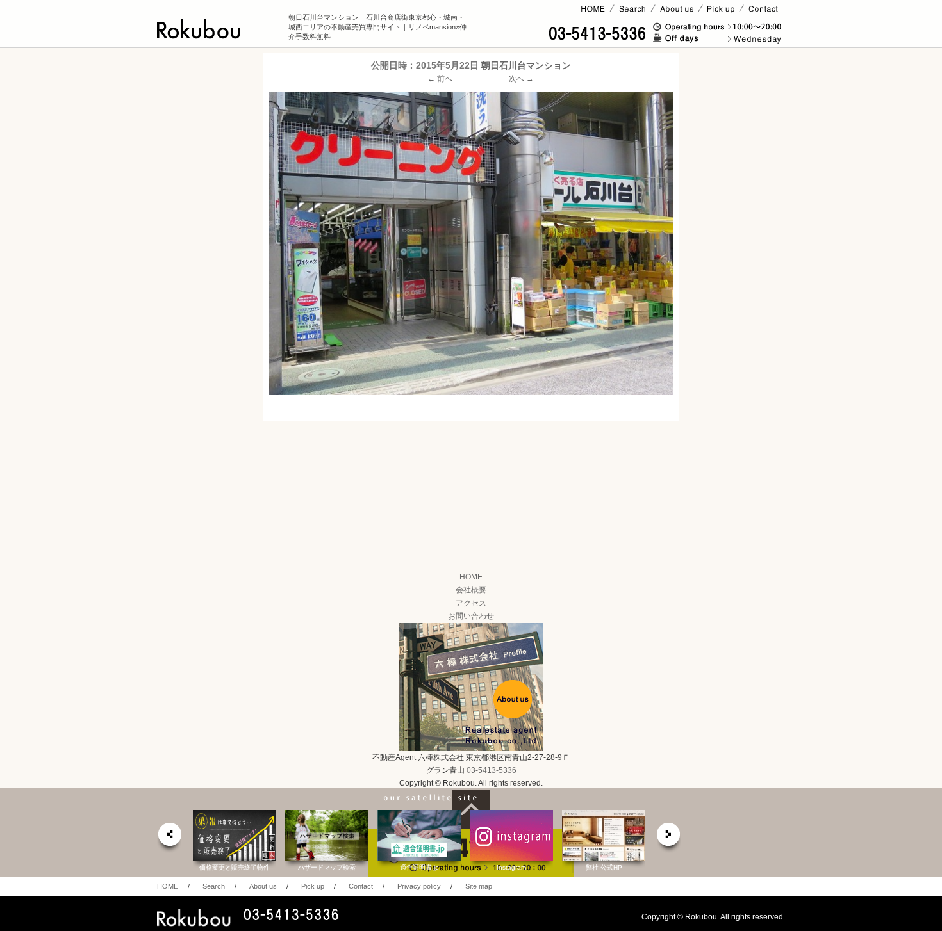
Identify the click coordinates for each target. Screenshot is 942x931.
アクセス (471, 603)
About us (263, 886)
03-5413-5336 (491, 770)
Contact (361, 886)
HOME (471, 576)
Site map (478, 886)
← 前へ (439, 78)
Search (213, 886)
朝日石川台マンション (526, 65)
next (669, 838)
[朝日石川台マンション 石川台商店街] (471, 243)
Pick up (312, 886)
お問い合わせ (471, 615)
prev (169, 838)
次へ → (521, 78)
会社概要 (471, 589)
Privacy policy (419, 886)
